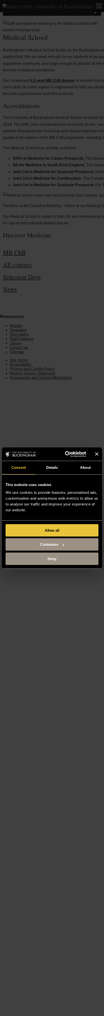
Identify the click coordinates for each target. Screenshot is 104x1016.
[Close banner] (96, 454)
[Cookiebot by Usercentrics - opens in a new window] (65, 454)
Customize (49, 544)
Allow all (52, 530)
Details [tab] (52, 467)
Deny (52, 559)
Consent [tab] (18, 467)
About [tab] (85, 467)
